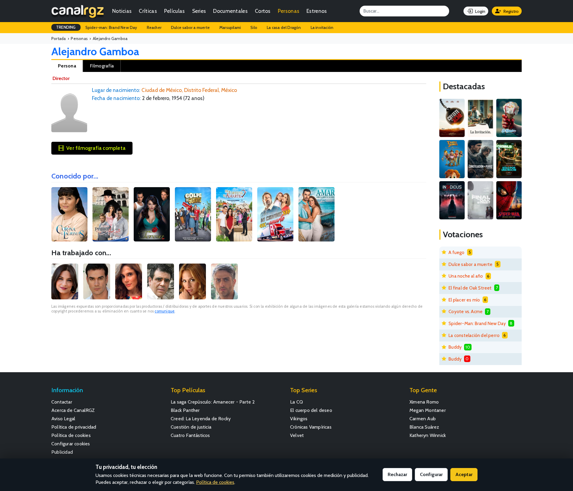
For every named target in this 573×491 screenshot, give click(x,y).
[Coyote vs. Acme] (452, 118)
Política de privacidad (73, 427)
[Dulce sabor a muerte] (509, 118)
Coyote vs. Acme (466, 311)
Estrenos (316, 11)
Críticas (148, 11)
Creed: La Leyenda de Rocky (201, 418)
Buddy (455, 347)
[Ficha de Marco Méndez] (224, 281)
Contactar (61, 402)
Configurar (431, 474)
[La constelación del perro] (480, 159)
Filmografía (102, 66)
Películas (174, 11)
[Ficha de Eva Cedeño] (128, 281)
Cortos (263, 11)
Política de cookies (71, 435)
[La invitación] (480, 118)
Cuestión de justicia (191, 427)
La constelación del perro (474, 335)
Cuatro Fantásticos (190, 435)
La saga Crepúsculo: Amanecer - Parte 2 (213, 402)
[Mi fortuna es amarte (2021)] (234, 214)
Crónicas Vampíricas (311, 427)
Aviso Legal (63, 418)
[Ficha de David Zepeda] (96, 281)
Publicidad (62, 452)
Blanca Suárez (424, 427)
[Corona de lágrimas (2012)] (69, 214)
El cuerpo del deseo (311, 410)
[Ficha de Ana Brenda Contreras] (64, 281)
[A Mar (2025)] (316, 214)
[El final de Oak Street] (480, 200)
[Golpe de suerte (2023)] (193, 214)
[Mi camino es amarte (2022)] (275, 214)
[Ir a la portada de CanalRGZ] (77, 11)
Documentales (230, 11)
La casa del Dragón (284, 27)
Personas (288, 11)
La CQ (296, 402)
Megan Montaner (427, 410)
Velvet (297, 435)
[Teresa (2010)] (152, 214)
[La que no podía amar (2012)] (111, 214)
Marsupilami (230, 27)
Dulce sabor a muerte (190, 27)
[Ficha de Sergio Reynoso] (160, 281)
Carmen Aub (422, 418)
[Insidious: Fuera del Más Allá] (452, 200)
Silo (253, 27)
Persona (67, 66)
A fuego (456, 252)
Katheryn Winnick (427, 435)
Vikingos (299, 418)
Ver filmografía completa (95, 148)
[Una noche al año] (509, 159)
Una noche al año (466, 276)
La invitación (322, 27)
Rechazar (397, 474)
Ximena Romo (424, 402)
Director (61, 78)
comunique (165, 311)
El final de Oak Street (470, 288)
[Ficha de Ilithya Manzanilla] (192, 281)
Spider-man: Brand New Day (111, 27)
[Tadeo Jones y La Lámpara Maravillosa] (452, 159)
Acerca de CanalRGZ (73, 410)
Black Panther (185, 410)
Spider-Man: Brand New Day (477, 323)
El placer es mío (464, 300)
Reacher (154, 27)
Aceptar (463, 474)
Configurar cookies (70, 444)
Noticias (122, 11)
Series (199, 11)
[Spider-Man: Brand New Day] (509, 200)
